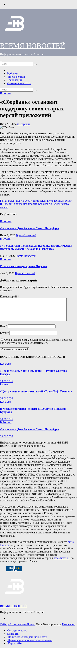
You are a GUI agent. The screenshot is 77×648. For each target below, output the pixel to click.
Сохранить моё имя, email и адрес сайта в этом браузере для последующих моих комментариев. (36, 341)
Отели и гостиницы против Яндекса (23, 266)
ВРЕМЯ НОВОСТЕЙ (32, 46)
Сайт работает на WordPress (17, 624)
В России (5, 93)
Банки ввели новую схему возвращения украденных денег (36, 200)
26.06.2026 (6, 398)
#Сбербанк (23, 124)
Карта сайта (14, 643)
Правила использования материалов (29, 640)
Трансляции (14, 79)
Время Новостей (26, 235)
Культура (5, 363)
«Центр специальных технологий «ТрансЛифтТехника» (36, 391)
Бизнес (4, 384)
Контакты (13, 633)
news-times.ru (61, 558)
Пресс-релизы (16, 76)
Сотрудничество (17, 630)
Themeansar (68, 624)
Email (4, 332)
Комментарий (9, 296)
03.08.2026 (6, 381)
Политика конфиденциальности (27, 636)
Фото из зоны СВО (19, 83)
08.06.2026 (6, 436)
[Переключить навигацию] (1, 61)
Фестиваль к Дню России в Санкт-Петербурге (29, 228)
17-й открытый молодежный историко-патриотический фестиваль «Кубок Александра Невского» (36, 247)
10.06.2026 (6, 419)
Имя (3, 326)
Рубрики (12, 73)
